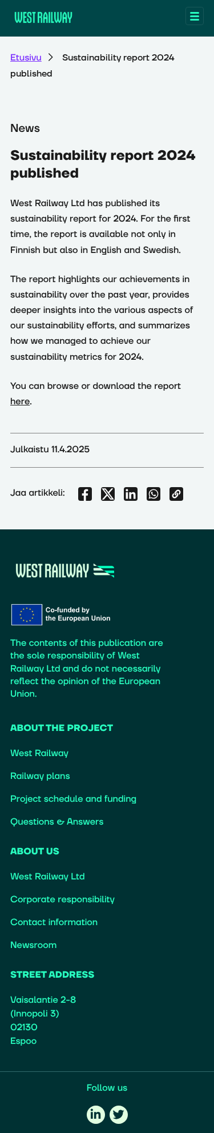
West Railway (39, 754)
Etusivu (26, 58)
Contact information (54, 923)
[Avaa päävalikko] (194, 16)
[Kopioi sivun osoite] (176, 494)
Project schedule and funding (73, 799)
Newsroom (33, 945)
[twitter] (119, 1115)
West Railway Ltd (47, 877)
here (20, 402)
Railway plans (40, 776)
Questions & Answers (56, 822)
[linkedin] (96, 1115)
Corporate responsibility (62, 900)
